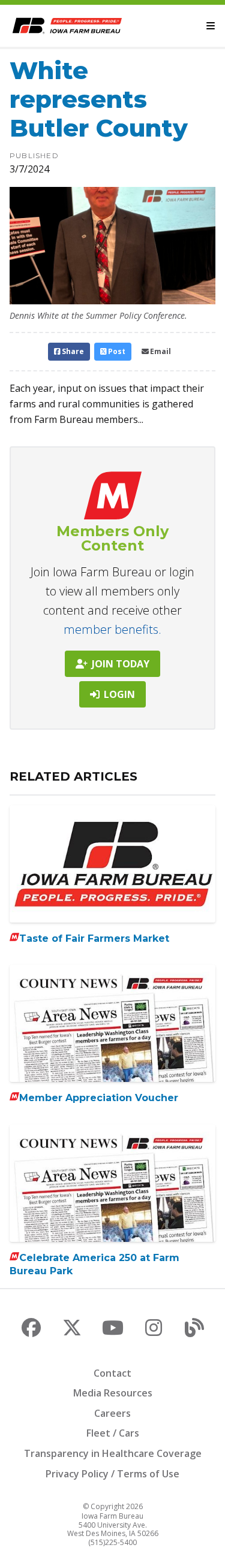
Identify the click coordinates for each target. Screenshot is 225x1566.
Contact (112, 1373)
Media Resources (112, 1392)
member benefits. (112, 629)
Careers (112, 1413)
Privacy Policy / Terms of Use (112, 1473)
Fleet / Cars (112, 1433)
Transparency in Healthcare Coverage (113, 1453)
